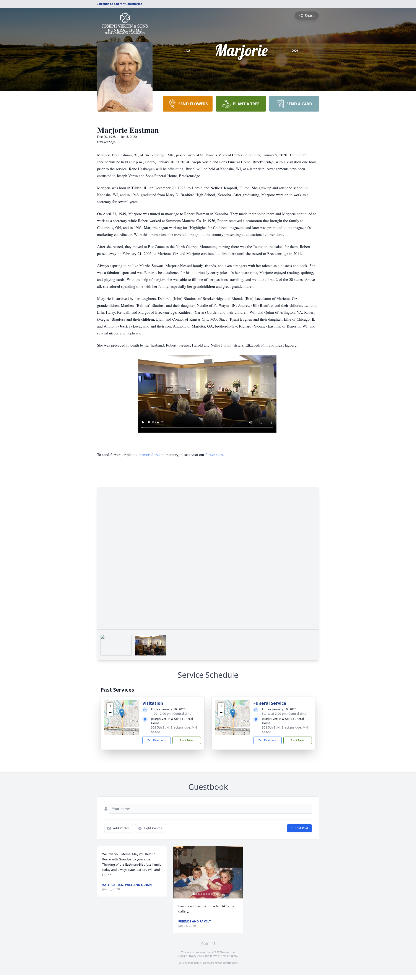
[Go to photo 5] (204, 894)
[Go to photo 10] (217, 894)
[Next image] (238, 872)
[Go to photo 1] (193, 894)
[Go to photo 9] (214, 894)
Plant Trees (186, 740)
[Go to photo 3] (199, 894)
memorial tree (149, 454)
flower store (214, 454)
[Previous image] (177, 872)
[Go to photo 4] (201, 894)
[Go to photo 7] (209, 894)
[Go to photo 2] (196, 894)
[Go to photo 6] (206, 894)
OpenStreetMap (212, 963)
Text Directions (157, 740)
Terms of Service (220, 956)
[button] (121, 713)
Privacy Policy (196, 956)
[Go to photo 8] (212, 894)
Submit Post (299, 828)
